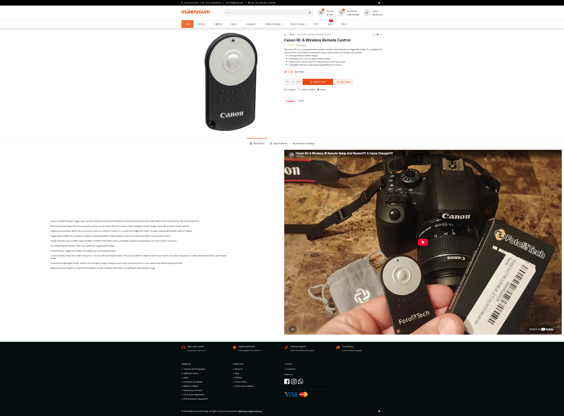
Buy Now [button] (345, 81)
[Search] (310, 12)
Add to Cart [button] (319, 81)
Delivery (238, 377)
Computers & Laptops (193, 382)
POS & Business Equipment (195, 399)
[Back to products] (377, 34)
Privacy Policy (241, 382)
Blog (237, 373)
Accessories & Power (192, 390)
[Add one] (298, 82)
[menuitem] (187, 24)
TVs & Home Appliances (193, 394)
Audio (185, 377)
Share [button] (322, 89)
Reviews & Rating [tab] (305, 143)
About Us (239, 369)
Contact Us (291, 369)
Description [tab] (258, 143)
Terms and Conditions (244, 386)
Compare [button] (292, 89)
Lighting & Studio (190, 373)
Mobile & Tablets (190, 386)
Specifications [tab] (280, 143)
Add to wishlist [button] (308, 89)
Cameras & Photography (194, 369)
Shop (291, 34)
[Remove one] (287, 82)
